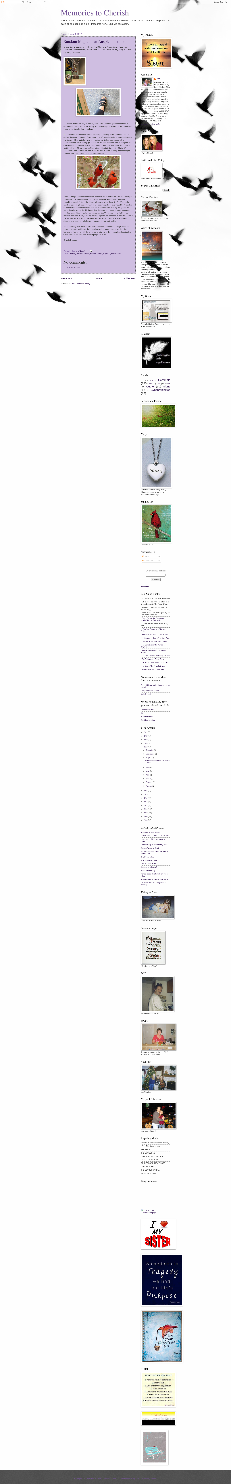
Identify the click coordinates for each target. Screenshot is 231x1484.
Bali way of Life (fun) (149, 867)
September (150, 754)
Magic (100, 254)
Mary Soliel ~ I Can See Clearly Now (155, 836)
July (147, 767)
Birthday (73, 254)
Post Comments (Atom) (81, 284)
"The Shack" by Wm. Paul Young (154, 641)
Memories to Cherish (95, 12)
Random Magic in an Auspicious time (93, 41)
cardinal (80, 254)
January (149, 786)
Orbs (158, 384)
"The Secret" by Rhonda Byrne (153, 666)
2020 (146, 736)
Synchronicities (115, 254)
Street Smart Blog (148, 871)
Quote (150, 386)
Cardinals (164, 379)
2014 (146, 798)
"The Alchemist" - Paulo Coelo (152, 659)
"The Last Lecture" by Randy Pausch (155, 656)
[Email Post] (90, 251)
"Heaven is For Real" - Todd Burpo (154, 635)
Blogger (153, 1479)
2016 (146, 791)
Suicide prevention (148, 720)
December (150, 750)
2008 (146, 820)
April (148, 775)
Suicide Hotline (147, 717)
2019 (146, 740)
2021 (146, 732)
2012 (146, 805)
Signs (105, 254)
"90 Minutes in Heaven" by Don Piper (155, 638)
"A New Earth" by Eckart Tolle (152, 669)
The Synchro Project (149, 860)
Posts (146, 557)
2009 (146, 817)
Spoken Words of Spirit (150, 848)
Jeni (158, 79)
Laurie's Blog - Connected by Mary (154, 845)
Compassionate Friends (150, 691)
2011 (146, 809)
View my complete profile (150, 124)
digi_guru (136, 1479)
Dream (86, 254)
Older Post (130, 278)
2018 (146, 743)
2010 (146, 813)
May (148, 771)
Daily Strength (146, 694)
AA (142, 713)
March (148, 778)
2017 (146, 747)
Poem (167, 383)
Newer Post (67, 278)
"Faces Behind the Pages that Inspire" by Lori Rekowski (152, 619)
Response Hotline (148, 710)
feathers (93, 254)
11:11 (142, 380)
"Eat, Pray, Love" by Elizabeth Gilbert (155, 663)
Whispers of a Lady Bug (150, 832)
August (149, 757)
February (149, 782)
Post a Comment (73, 267)
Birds (151, 380)
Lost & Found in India (149, 864)
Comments (148, 561)
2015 (146, 794)
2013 (146, 802)
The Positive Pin (147, 857)
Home (98, 278)
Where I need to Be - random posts (154, 879)
